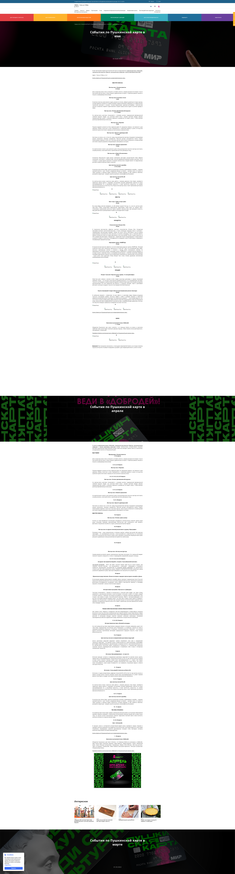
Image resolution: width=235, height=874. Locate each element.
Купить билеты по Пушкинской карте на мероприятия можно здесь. (108, 78)
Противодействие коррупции (146, 10)
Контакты (158, 10)
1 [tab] (116, 212)
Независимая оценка (132, 10)
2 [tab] (114, 189)
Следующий (140, 190)
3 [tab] (116, 189)
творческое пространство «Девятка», (101, 72)
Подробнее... (8, 865)
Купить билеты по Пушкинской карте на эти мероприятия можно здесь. (109, 312)
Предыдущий (94, 190)
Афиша (87, 10)
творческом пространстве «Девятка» (124, 445)
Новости (82, 10)
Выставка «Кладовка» (117, 709)
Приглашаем (94, 10)
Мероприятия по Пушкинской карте (98, 24)
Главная (76, 10)
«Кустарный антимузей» (98, 564)
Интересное (157, 12)
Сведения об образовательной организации (114, 10)
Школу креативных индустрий (133, 72)
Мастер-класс (112, 454)
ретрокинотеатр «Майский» (117, 72)
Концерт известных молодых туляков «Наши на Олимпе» (117, 608)
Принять (13, 868)
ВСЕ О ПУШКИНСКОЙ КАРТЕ (84, 24)
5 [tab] (120, 189)
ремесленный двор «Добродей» (134, 70)
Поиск (159, 1)
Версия (152, 1)
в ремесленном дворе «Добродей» (105, 445)
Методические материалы (80, 12)
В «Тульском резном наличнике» (124, 567)
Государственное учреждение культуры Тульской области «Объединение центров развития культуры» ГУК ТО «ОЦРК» (99, 1)
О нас (100, 10)
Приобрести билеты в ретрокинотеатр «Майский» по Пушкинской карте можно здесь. (113, 333)
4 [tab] (118, 189)
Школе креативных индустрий (108, 447)
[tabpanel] (117, 190)
